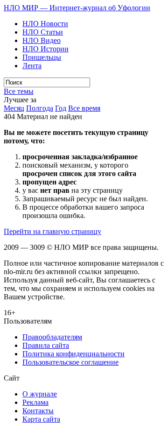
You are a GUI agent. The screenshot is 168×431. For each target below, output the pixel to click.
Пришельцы (41, 57)
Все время (84, 108)
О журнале (39, 394)
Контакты (38, 411)
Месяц (14, 108)
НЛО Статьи (42, 32)
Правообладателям (52, 337)
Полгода (39, 108)
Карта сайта (41, 419)
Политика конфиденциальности (73, 354)
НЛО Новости (45, 24)
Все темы (19, 91)
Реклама (35, 402)
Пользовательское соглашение (70, 362)
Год (60, 108)
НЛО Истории (45, 49)
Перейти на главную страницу (52, 231)
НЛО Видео (41, 40)
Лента (32, 66)
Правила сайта (45, 345)
